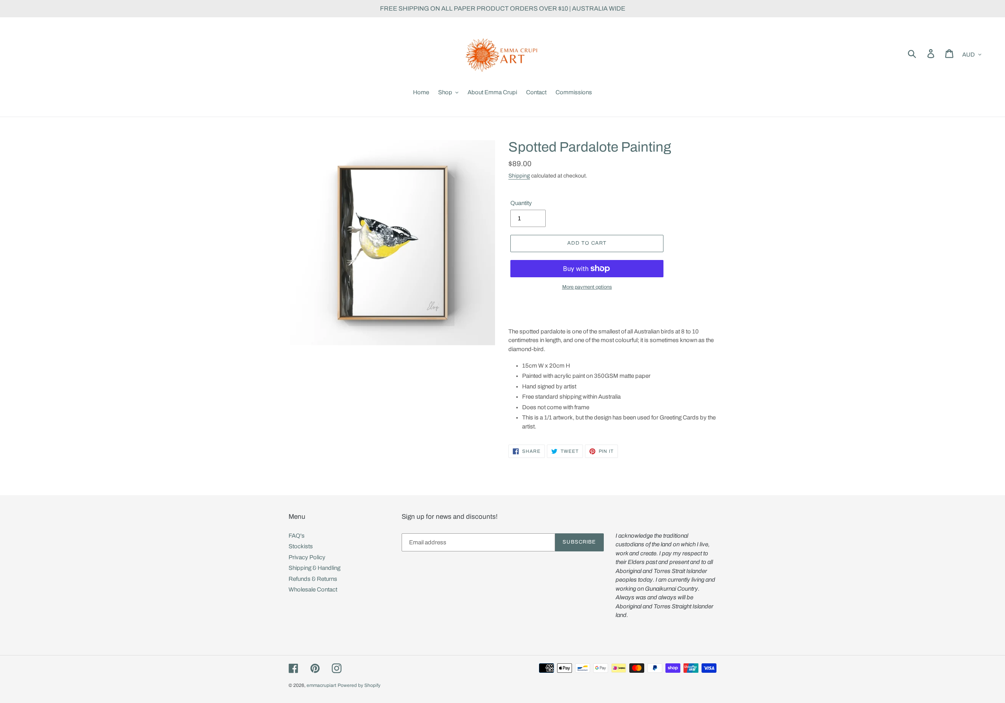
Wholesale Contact (313, 589)
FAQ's (297, 536)
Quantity (521, 203)
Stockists (301, 546)
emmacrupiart (321, 685)
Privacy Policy (307, 557)
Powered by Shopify (359, 685)
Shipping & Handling (314, 568)
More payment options (587, 287)
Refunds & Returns (313, 579)
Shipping (519, 176)
